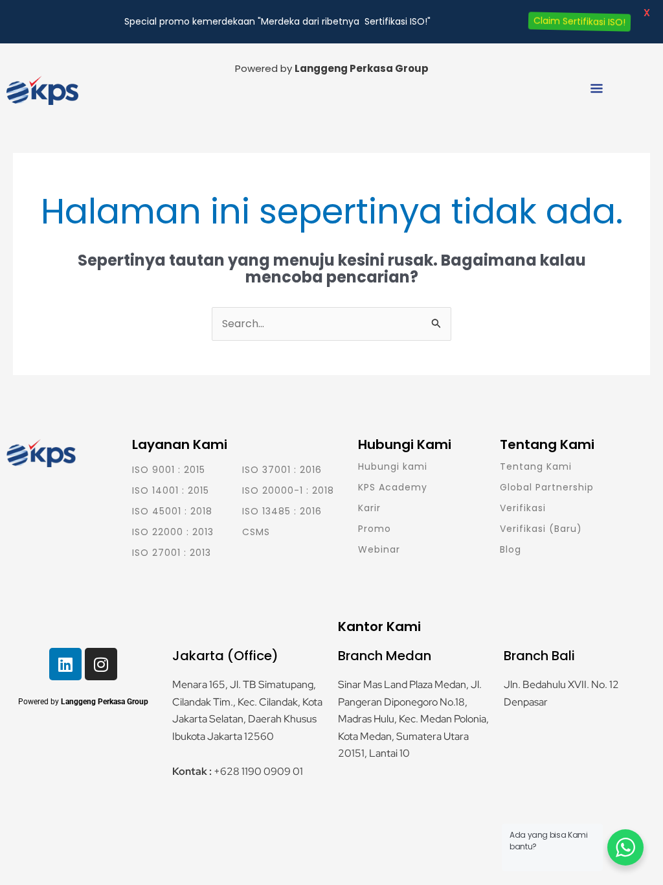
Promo (374, 528)
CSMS (256, 531)
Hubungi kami (392, 466)
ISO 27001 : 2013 (171, 552)
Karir (369, 507)
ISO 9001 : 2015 (168, 469)
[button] (596, 90)
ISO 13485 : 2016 (282, 511)
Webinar (379, 549)
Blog (510, 549)
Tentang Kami (536, 466)
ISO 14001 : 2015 (170, 490)
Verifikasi (523, 507)
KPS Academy (392, 487)
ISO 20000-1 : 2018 (288, 490)
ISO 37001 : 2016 (282, 469)
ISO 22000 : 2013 (173, 531)
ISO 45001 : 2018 (172, 511)
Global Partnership (547, 487)
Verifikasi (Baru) (541, 528)
